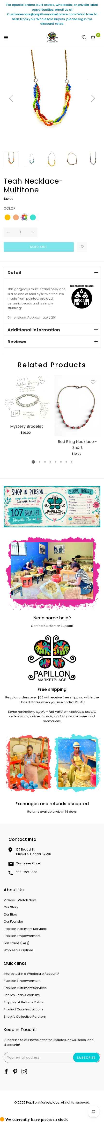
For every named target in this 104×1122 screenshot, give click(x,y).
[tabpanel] (26, 405)
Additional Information (33, 330)
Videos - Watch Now (20, 900)
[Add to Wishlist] (82, 247)
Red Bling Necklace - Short (77, 444)
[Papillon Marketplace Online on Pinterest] (15, 1072)
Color (9, 208)
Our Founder (13, 921)
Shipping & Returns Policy (23, 1002)
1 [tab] (33, 462)
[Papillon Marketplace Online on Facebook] (6, 1072)
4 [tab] (50, 462)
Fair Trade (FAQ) (16, 943)
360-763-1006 (26, 872)
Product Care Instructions (23, 1009)
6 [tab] (61, 462)
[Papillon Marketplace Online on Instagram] (24, 1072)
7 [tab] (66, 462)
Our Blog (10, 914)
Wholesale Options (19, 950)
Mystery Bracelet (26, 426)
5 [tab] (55, 462)
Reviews (16, 342)
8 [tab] (71, 462)
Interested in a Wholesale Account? (31, 973)
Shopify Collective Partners (25, 1016)
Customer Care (28, 863)
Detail (14, 273)
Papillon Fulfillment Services (25, 928)
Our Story (11, 907)
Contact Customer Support (52, 625)
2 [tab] (39, 462)
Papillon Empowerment (22, 936)
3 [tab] (45, 462)
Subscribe (86, 1057)
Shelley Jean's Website (22, 995)
